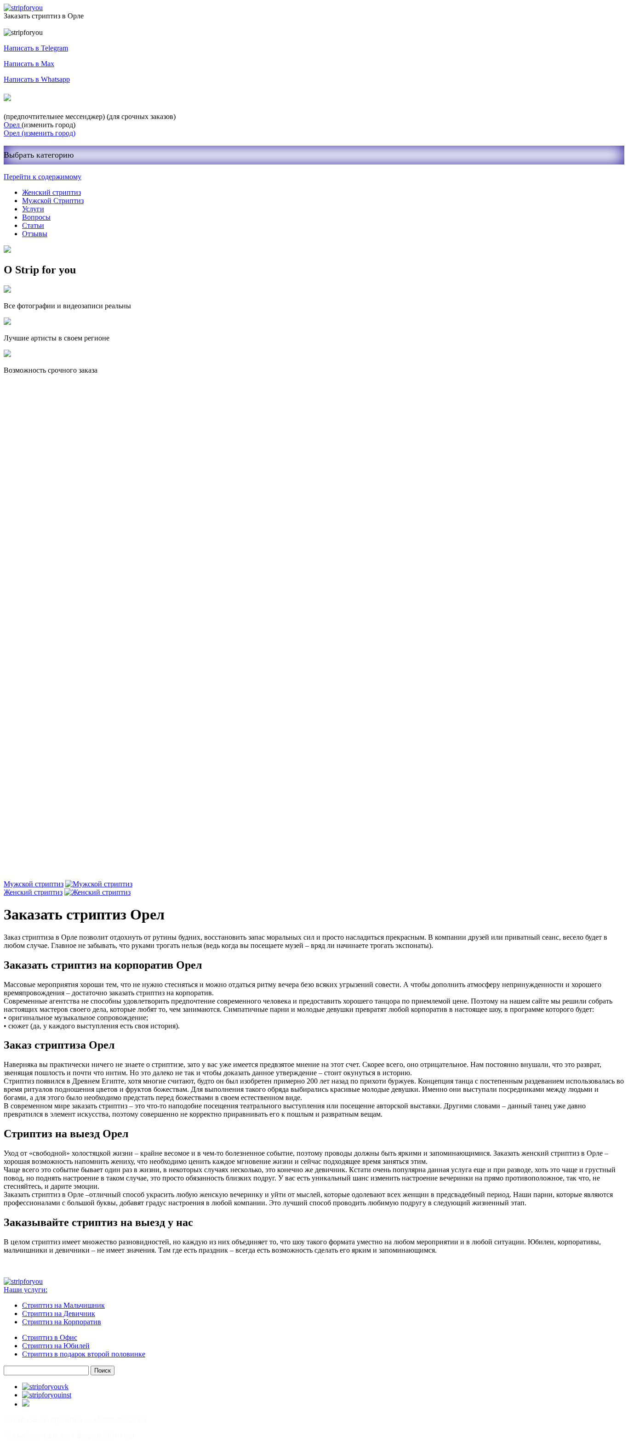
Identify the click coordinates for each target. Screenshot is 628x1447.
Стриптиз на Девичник (58, 1313)
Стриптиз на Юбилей (56, 1346)
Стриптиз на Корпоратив (61, 1322)
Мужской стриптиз (33, 884)
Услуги (33, 209)
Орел (13, 125)
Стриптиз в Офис (49, 1337)
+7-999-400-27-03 (47, 98)
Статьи (33, 225)
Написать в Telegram (36, 48)
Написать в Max (29, 64)
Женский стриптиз (51, 192)
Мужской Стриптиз (53, 200)
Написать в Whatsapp (37, 79)
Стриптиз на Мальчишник (63, 1305)
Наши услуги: (25, 1290)
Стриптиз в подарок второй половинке (83, 1354)
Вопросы (36, 217)
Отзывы (34, 234)
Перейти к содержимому (42, 177)
